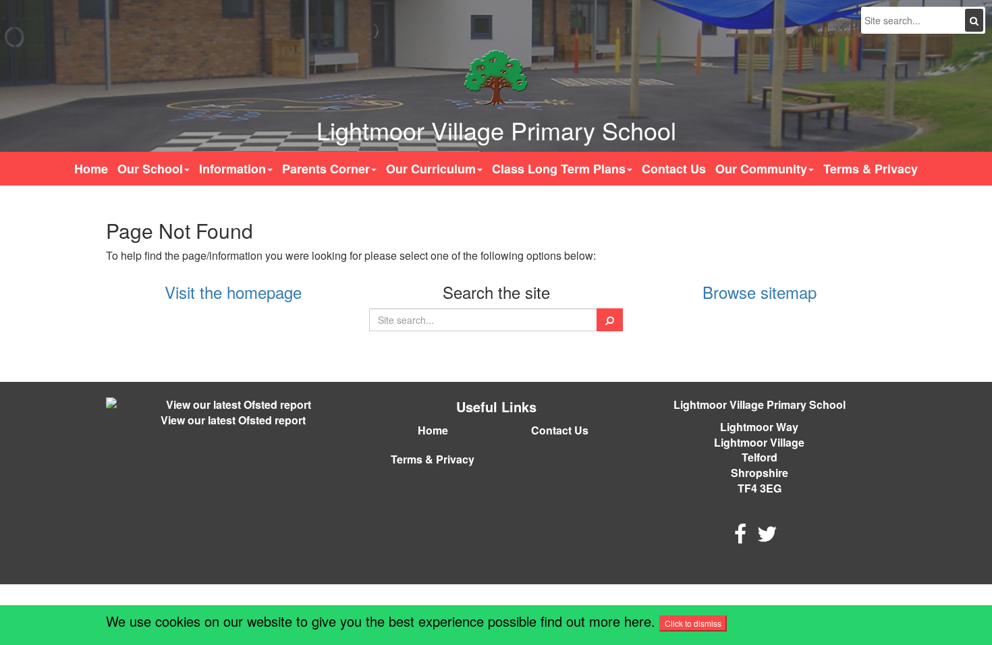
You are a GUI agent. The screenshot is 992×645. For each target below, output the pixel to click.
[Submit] (974, 20)
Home (91, 168)
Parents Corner (326, 168)
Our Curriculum (431, 168)
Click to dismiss (693, 623)
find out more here (596, 621)
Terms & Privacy (870, 168)
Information (232, 168)
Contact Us (674, 168)
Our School (150, 168)
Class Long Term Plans (559, 168)
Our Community (761, 168)
